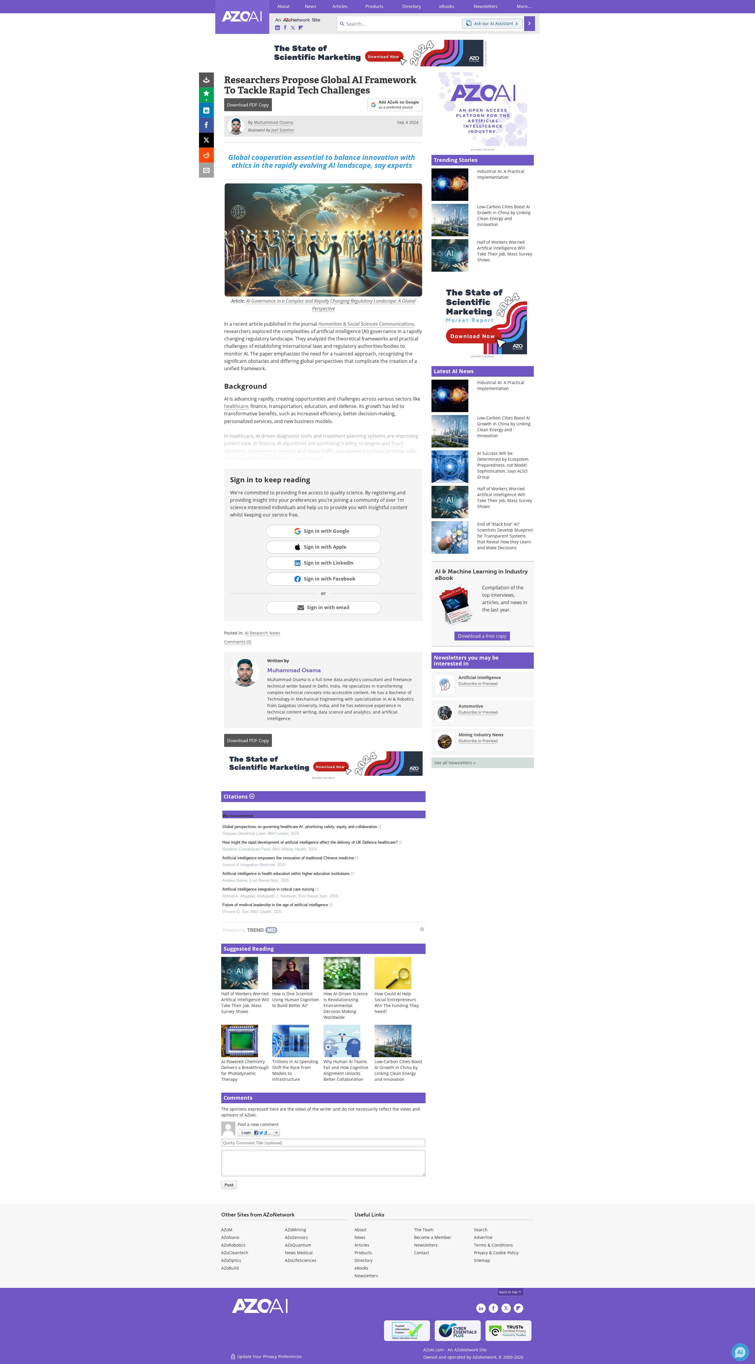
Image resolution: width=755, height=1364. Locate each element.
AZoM (226, 1229)
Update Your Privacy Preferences (269, 1356)
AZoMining (295, 1229)
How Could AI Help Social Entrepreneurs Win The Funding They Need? (397, 1002)
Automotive (471, 706)
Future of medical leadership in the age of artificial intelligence (275, 905)
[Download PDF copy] (206, 80)
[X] (206, 140)
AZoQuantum (298, 1245)
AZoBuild (230, 1268)
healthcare (236, 406)
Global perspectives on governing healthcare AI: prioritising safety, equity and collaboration (299, 826)
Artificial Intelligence (480, 677)
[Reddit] (206, 155)
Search (481, 1229)
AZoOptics (231, 1260)
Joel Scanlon (282, 130)
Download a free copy (482, 636)
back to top (508, 1291)
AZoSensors (296, 1237)
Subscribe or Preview (478, 683)
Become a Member (432, 1237)
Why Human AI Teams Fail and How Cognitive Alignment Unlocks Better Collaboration (346, 1070)
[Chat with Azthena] (740, 1352)
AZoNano (230, 1237)
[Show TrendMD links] (422, 929)
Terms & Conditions (493, 1245)
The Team (424, 1229)
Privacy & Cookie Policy (496, 1252)
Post (229, 1185)
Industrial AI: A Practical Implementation (500, 174)
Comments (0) (237, 642)
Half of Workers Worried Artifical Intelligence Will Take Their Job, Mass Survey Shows (245, 1002)
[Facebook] (206, 125)
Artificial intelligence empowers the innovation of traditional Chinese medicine (288, 858)
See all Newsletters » (454, 762)
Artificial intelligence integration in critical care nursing (268, 889)
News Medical (299, 1252)
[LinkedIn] (206, 110)
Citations (236, 796)
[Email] (206, 170)
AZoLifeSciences (300, 1260)
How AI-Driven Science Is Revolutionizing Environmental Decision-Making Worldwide (346, 1005)
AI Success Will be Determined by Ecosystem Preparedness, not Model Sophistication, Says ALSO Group (502, 465)
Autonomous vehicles (272, 451)
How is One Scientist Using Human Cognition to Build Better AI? (295, 999)
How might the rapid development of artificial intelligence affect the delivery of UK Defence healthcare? (310, 842)
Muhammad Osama (294, 670)
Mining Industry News (481, 734)
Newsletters (426, 1245)
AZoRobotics (233, 1245)
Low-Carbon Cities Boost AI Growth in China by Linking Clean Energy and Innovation (398, 1070)
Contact (421, 1252)
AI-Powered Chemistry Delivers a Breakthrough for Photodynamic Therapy (245, 1070)
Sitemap (482, 1260)
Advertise (483, 1237)
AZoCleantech (234, 1252)
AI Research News (262, 633)
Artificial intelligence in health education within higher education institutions (286, 873)
